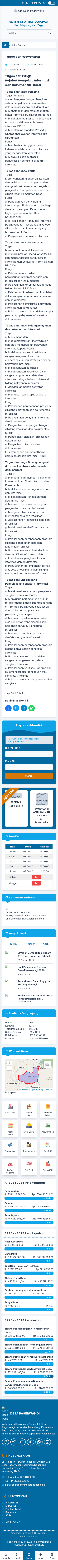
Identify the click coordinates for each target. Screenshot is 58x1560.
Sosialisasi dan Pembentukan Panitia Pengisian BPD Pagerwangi (35, 998)
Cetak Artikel (17, 693)
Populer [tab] (30, 943)
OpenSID (48, 1089)
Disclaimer (39, 1533)
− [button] (10, 1068)
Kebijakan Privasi (29, 1536)
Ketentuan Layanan (21, 1533)
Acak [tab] (45, 943)
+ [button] (10, 1063)
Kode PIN (10, 761)
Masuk (29, 776)
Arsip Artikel (17, 933)
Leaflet (25, 1089)
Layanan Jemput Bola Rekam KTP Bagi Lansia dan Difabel (34, 954)
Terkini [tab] (13, 944)
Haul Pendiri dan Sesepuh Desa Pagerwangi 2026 (32, 969)
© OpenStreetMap (36, 1089)
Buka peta (10, 1092)
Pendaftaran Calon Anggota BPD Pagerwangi (34, 983)
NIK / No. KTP (12, 748)
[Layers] (47, 1064)
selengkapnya (36, 914)
